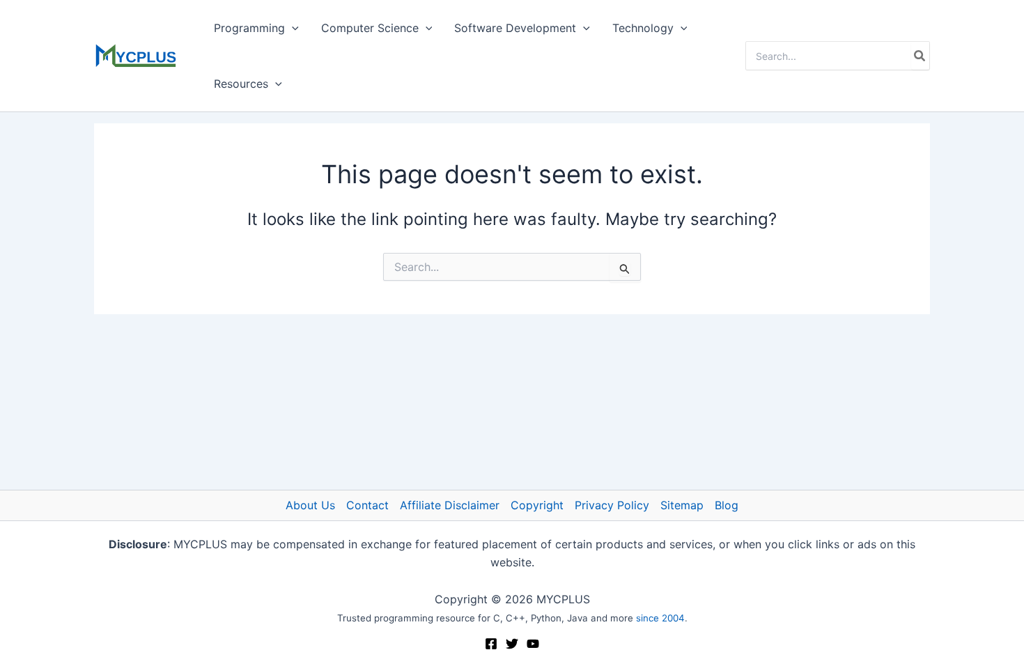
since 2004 (660, 618)
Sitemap (682, 505)
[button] (292, 28)
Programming (249, 28)
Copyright (537, 505)
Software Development (515, 28)
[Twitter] (512, 643)
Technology (643, 28)
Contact (367, 505)
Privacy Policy (612, 505)
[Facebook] (491, 643)
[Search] (920, 56)
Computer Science (370, 28)
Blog (726, 505)
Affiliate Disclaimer (449, 505)
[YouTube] (533, 643)
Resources (241, 84)
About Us (310, 505)
